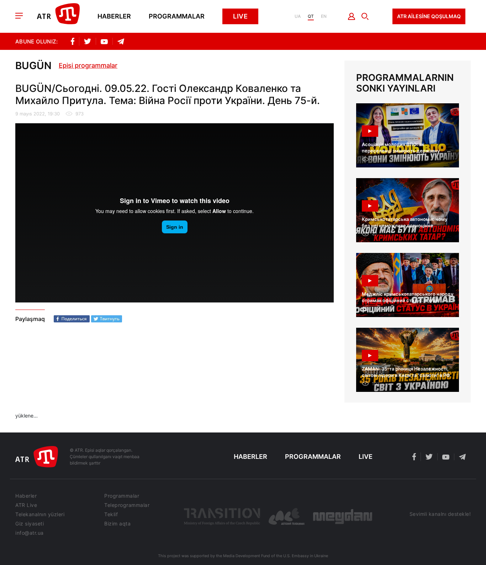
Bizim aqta (117, 523)
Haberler (114, 16)
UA (298, 16)
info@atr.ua (29, 532)
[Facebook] (72, 318)
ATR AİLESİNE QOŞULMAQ (429, 16)
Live (240, 16)
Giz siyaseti (29, 523)
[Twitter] (106, 318)
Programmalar (177, 16)
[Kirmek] (351, 16)
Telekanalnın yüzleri (39, 514)
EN (324, 16)
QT (311, 16)
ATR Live (26, 505)
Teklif (111, 514)
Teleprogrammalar (126, 505)
